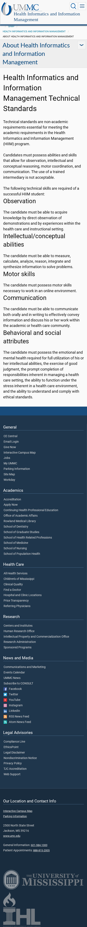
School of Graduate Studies (21, 532)
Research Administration (20, 642)
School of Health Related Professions (28, 537)
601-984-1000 (39, 845)
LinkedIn (13, 711)
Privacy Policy (13, 763)
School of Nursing (15, 548)
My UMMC (10, 463)
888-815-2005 (41, 850)
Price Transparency (16, 600)
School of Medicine (16, 543)
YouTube (13, 700)
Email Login (11, 441)
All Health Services (15, 573)
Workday (9, 480)
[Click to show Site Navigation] (82, 6)
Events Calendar (14, 672)
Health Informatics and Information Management (47, 16)
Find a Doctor (12, 590)
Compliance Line (14, 741)
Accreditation (12, 499)
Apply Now (11, 504)
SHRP (11, 26)
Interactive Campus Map (20, 452)
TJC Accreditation (15, 769)
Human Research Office (19, 631)
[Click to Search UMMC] (73, 6)
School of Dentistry (16, 526)
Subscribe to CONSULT (18, 683)
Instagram (15, 705)
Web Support (12, 774)
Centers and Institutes (18, 625)
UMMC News (12, 678)
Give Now (10, 447)
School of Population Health (22, 554)
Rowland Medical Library (20, 521)
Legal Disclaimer (14, 752)
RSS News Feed (18, 716)
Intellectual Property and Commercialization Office (36, 636)
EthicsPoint (11, 747)
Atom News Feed (19, 722)
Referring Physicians (17, 606)
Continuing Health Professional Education (31, 510)
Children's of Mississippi (19, 579)
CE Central (10, 436)
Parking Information (17, 469)
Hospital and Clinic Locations (23, 595)
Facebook (14, 689)
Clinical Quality (13, 584)
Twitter (12, 694)
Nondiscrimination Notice (20, 758)
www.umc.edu (11, 835)
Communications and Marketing (25, 667)
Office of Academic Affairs (21, 515)
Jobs (7, 458)
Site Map (9, 474)
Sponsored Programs (17, 647)
